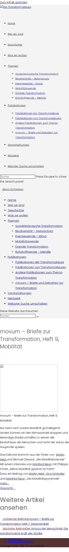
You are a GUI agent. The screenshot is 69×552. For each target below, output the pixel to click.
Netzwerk (14, 298)
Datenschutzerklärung (20, 541)
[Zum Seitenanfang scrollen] (1, 549)
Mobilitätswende (27, 241)
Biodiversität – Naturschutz (34, 231)
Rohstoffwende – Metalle (33, 252)
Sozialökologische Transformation (39, 226)
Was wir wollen (18, 215)
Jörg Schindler (55, 474)
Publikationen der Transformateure (39, 262)
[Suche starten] (37, 316)
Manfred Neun (42, 464)
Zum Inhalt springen (13, 2)
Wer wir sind (16, 205)
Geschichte (16, 210)
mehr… (4, 483)
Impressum (14, 539)
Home (12, 200)
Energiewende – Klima (30, 236)
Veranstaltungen (19, 293)
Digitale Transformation (31, 247)
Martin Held (36, 474)
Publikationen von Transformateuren (40, 267)
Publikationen (17, 257)
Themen (13, 221)
